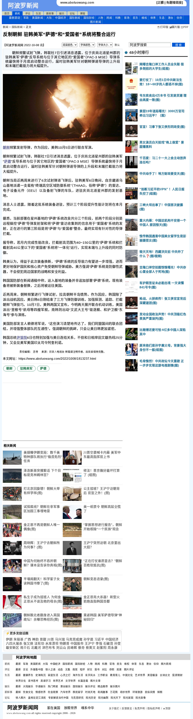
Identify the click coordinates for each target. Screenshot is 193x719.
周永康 (113, 648)
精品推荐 (103, 686)
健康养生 (28, 675)
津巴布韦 (48, 648)
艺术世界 (140, 675)
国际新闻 (74, 17)
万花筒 (114, 692)
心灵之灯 (65, 675)
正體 (161, 2)
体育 (153, 17)
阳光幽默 (103, 697)
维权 (144, 17)
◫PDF (184, 27)
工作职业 (103, 675)
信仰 (179, 17)
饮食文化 (28, 692)
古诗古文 (165, 675)
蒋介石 (25, 648)
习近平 (99, 639)
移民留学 (78, 692)
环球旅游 (137, 692)
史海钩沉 (40, 675)
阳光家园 (128, 697)
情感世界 (40, 692)
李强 (99, 643)
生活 (38, 13)
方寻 (36, 351)
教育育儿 (115, 675)
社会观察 (53, 692)
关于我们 (114, 708)
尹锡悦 (22, 338)
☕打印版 (162, 27)
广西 (28, 639)
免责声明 (140, 708)
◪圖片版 (174, 27)
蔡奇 (81, 648)
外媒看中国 (36, 669)
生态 (162, 17)
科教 (118, 17)
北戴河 (36, 648)
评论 (27, 13)
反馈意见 (127, 708)
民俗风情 (150, 692)
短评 (82, 669)
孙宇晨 (88, 639)
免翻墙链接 (174, 2)
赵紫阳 (102, 648)
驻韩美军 (26, 368)
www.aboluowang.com (77, 2)
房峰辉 (72, 648)
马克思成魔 (74, 639)
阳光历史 (91, 697)
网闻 (109, 17)
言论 (25, 669)
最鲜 (18, 692)
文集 (67, 669)
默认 (117, 44)
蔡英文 (91, 648)
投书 (97, 669)
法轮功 (39, 643)
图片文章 (95, 680)
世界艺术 (58, 680)
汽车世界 (65, 692)
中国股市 (77, 643)
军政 (26, 17)
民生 (135, 17)
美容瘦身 (152, 675)
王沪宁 (90, 643)
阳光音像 (141, 697)
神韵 (35, 639)
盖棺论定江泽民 (37, 697)
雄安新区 (12, 648)
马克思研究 (77, 697)
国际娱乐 (78, 686)
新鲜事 (50, 13)
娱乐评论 (90, 686)
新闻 (17, 13)
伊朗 (9, 639)
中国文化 (128, 675)
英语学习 (46, 680)
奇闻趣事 (103, 692)
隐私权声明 (153, 708)
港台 (170, 17)
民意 (119, 669)
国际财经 (88, 17)
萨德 (7, 161)
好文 (89, 669)
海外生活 (78, 675)
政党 (75, 669)
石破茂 (108, 643)
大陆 (49, 17)
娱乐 (61, 13)
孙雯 (117, 643)
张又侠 (28, 643)
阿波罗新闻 (23, 5)
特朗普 (65, 643)
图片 (95, 21)
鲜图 (159, 692)
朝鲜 (6, 147)
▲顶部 (167, 708)
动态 (60, 669)
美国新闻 (37, 17)
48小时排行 (139, 52)
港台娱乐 (65, 686)
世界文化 (21, 680)
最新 (14, 17)
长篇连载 (83, 680)
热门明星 (53, 686)
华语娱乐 (40, 686)
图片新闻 (166, 663)
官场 (126, 17)
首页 (6, 13)
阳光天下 (116, 697)
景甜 (43, 639)
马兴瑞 (60, 639)
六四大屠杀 (14, 643)
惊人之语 (50, 669)
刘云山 (61, 648)
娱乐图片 (115, 686)
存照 (111, 669)
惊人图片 (21, 697)
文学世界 (70, 680)
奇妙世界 (125, 692)
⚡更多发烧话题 (17, 633)
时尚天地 (90, 692)
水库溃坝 (51, 643)
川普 (50, 639)
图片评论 (129, 669)
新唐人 (53, 351)
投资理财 (177, 675)
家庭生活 (53, 675)
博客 (82, 13)
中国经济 (60, 17)
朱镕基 (19, 639)
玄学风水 (90, 675)
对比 (104, 669)
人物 (100, 17)
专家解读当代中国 (58, 697)
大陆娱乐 (28, 686)
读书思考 (33, 680)
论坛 (72, 13)
